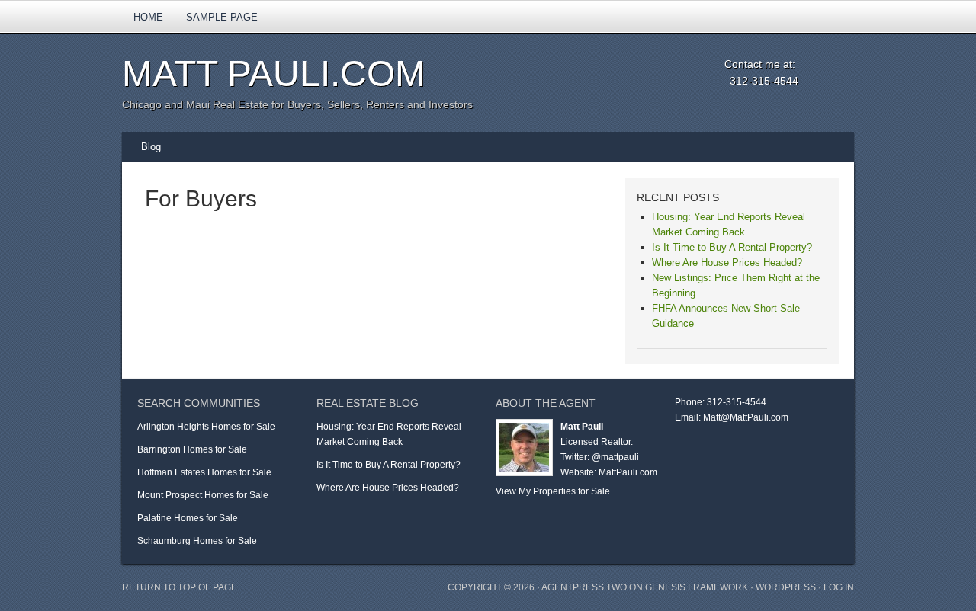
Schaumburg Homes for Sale (197, 541)
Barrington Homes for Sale (192, 449)
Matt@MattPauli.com (745, 417)
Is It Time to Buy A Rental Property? (732, 247)
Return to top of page (179, 587)
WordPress (786, 587)
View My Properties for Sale (553, 491)
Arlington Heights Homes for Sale (206, 426)
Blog (151, 146)
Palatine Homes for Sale (187, 518)
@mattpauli (615, 457)
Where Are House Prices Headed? (727, 262)
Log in (839, 587)
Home (148, 17)
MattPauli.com (628, 472)
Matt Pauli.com (273, 73)
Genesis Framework (696, 587)
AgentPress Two (584, 587)
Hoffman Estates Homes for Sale (204, 472)
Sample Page (222, 17)
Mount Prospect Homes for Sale (202, 495)
